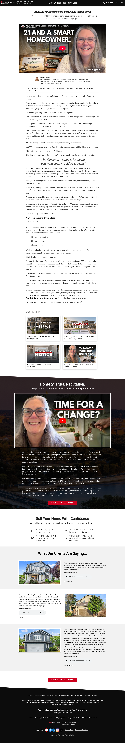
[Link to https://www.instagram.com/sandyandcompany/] (57, 730)
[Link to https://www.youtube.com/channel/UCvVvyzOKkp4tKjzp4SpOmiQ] (46, 730)
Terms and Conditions (81, 730)
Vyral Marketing (69, 735)
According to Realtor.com (36, 168)
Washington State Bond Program (79, 106)
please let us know (67, 704)
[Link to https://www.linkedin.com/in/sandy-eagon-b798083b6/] (53, 730)
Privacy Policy (69, 730)
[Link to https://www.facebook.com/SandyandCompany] (50, 730)
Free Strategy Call (62, 503)
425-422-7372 (111, 3)
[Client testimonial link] (39, 572)
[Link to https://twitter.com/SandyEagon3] (61, 730)
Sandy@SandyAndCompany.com (88, 718)
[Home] (16, 2)
